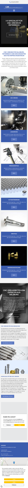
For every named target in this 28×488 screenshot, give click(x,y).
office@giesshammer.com (8, 455)
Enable (19, 425)
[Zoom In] (2, 459)
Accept (14, 479)
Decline (14, 482)
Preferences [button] (7, 475)
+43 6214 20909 (15, 2)
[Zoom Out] (2, 461)
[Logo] (14, 7)
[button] (14, 10)
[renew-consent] (1, 486)
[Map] (14, 464)
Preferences (8, 425)
